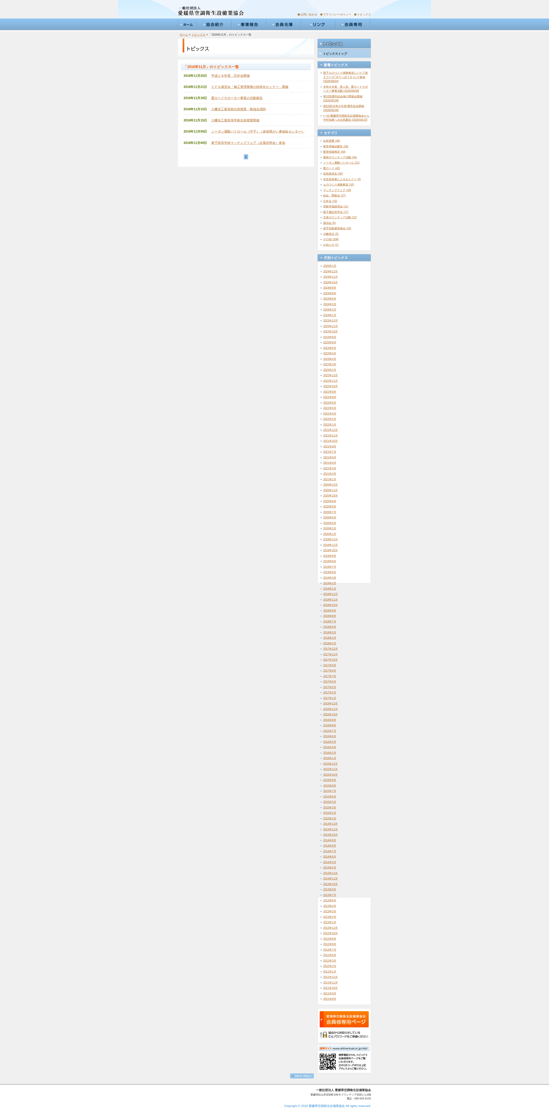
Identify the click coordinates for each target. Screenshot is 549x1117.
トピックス (364, 14)
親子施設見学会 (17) (335, 212)
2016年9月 (329, 720)
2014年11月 (330, 829)
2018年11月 (330, 599)
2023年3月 (329, 364)
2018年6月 (329, 627)
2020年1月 (329, 534)
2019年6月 (329, 572)
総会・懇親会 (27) (334, 195)
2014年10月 (330, 834)
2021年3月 (329, 468)
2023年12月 (330, 320)
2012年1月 (329, 971)
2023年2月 (329, 370)
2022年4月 (329, 413)
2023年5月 (329, 353)
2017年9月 (329, 665)
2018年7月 (329, 621)
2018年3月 (329, 637)
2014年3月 (329, 862)
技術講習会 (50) (333, 173)
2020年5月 (329, 523)
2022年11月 (330, 380)
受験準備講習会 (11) (335, 206)
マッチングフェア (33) (337, 190)
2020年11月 (330, 490)
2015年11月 (330, 769)
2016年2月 (329, 752)
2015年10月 (330, 774)
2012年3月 (329, 960)
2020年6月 (329, 517)
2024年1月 (329, 315)
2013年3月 (329, 911)
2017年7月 (329, 676)
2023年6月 (329, 348)
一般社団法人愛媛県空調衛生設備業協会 (211, 11)
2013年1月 (329, 922)
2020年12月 (330, 484)
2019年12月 (330, 539)
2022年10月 (330, 386)
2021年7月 (329, 451)
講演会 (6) (329, 223)
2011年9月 (329, 993)
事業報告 (249, 24)
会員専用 (353, 24)
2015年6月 (329, 796)
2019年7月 (329, 566)
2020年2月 (329, 528)
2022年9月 (329, 391)
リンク (318, 24)
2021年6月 (329, 457)
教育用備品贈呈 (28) (335, 146)
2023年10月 (330, 331)
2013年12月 (330, 873)
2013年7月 (329, 895)
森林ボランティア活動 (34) (340, 157)
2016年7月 (329, 731)
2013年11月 (330, 878)
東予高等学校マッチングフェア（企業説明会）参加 (248, 143)
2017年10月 (330, 659)
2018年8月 (329, 616)
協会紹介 (214, 24)
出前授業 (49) (331, 140)
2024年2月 (329, 309)
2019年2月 (329, 583)
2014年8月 (329, 845)
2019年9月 (329, 556)
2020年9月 (329, 501)
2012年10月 (330, 933)
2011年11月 (330, 982)
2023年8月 (329, 342)
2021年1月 (329, 479)
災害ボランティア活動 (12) (340, 217)
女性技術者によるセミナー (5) (342, 179)
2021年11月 (330, 435)
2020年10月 (330, 495)
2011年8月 (329, 999)
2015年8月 (329, 785)
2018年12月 (330, 594)
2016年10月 (330, 714)
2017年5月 (329, 687)
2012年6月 (329, 955)
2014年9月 (329, 840)
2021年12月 (330, 430)
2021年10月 (330, 441)
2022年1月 (329, 424)
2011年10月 (330, 988)
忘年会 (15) (330, 201)
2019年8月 (329, 561)
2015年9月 (329, 780)
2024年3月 (329, 304)
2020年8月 (329, 506)
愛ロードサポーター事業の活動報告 (237, 98)
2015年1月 (329, 818)
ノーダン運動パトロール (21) (341, 162)
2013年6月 (329, 900)
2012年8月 (329, 944)
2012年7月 (329, 949)
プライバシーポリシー (337, 14)
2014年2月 (329, 867)
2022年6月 (329, 402)
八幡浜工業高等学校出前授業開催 (235, 120)
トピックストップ (335, 53)
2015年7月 (329, 791)
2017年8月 (329, 670)
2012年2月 (329, 966)
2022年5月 (329, 408)
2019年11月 (330, 545)
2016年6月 (329, 736)
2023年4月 (329, 359)
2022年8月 (329, 397)
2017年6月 (329, 681)
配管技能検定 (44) (334, 151)
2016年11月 (330, 709)
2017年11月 (330, 654)
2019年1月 (329, 588)
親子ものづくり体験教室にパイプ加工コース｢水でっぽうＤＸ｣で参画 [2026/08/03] (345, 77)
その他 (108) (331, 239)
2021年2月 (329, 473)
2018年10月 (330, 605)
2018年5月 (329, 632)
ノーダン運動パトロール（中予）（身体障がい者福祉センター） (258, 131)
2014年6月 (329, 856)
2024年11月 (330, 276)
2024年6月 (329, 298)
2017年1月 (329, 698)
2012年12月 (330, 928)
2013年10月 (330, 884)
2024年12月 (330, 271)
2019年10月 (330, 550)
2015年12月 (330, 763)
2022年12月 (330, 375)
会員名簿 (283, 24)
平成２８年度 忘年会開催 (230, 75)
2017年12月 (330, 648)
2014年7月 (329, 851)
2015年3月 (329, 807)
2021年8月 (329, 446)
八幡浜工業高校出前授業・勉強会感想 (238, 109)
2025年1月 (329, 266)
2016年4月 (329, 747)
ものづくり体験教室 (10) (338, 184)
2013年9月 (329, 889)
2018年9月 (329, 610)
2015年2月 (329, 813)
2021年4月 (329, 462)
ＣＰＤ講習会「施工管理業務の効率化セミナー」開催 (249, 87)
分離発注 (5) (330, 234)
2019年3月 (329, 577)
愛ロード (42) (331, 168)
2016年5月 (329, 742)
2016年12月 (330, 703)
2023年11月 (330, 326)
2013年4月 (329, 906)
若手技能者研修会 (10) (337, 228)
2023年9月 (329, 337)
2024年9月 (329, 287)
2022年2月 (329, 419)
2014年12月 (330, 823)
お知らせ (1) (330, 244)
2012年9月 (329, 938)
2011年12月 (330, 977)
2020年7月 (329, 512)
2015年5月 (329, 802)
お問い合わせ (308, 14)
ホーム (187, 24)
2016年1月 (329, 758)
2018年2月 (329, 643)
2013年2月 (329, 917)
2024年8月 (329, 293)
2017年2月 (329, 692)
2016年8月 (329, 725)
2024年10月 (330, 282)
